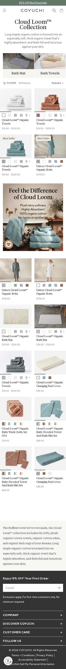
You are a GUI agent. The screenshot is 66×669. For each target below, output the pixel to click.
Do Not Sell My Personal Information (32, 664)
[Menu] (4, 10)
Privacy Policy (45, 655)
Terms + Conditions (23, 655)
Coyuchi (25, 650)
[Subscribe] (59, 588)
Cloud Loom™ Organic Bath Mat (15, 338)
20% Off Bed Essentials (33, 3)
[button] (61, 10)
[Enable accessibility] (8, 661)
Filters (11, 83)
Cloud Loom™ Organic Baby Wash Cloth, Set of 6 (15, 432)
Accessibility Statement (32, 659)
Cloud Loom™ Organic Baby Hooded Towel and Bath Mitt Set (49, 432)
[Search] (54, 10)
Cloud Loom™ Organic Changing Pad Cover (49, 384)
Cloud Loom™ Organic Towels (15, 122)
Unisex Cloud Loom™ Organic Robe (49, 168)
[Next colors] (29, 115)
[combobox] (57, 83)
